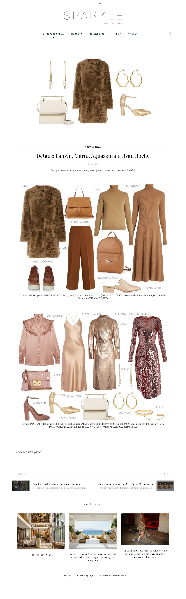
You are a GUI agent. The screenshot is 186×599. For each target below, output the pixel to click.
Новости (76, 34)
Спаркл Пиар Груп (84, 575)
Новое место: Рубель (41, 554)
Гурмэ (117, 34)
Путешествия (98, 34)
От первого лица (53, 34)
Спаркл (132, 34)
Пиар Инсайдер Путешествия (112, 575)
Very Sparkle (93, 146)
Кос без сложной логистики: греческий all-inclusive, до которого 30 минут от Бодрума (93, 557)
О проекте (66, 575)
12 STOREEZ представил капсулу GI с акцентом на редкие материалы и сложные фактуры (145, 553)
